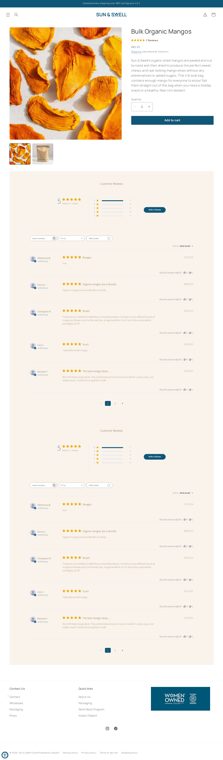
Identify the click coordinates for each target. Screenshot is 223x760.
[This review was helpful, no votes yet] (185, 272)
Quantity (136, 99)
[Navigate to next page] (122, 403)
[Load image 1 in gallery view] (20, 153)
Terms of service (109, 752)
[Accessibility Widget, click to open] (5, 755)
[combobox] (71, 238)
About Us (85, 697)
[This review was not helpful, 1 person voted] (190, 272)
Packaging (85, 703)
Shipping (136, 51)
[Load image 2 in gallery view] (42, 153)
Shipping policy (129, 752)
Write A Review (155, 209)
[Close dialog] (67, 695)
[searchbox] (40, 238)
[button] (8, 14)
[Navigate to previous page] (100, 403)
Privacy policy (88, 752)
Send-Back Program (92, 709)
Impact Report (88, 715)
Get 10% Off (35, 742)
